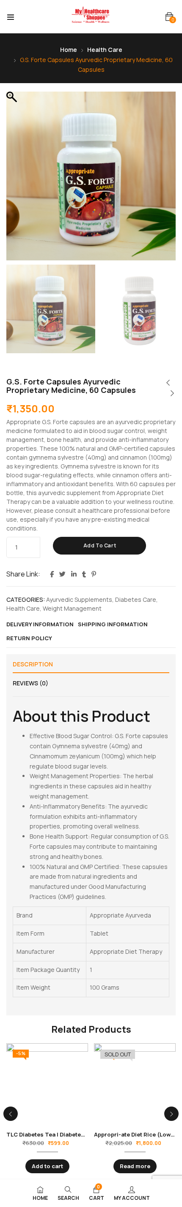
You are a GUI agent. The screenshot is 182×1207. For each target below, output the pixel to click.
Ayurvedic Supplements (79, 599)
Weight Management (72, 608)
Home (68, 50)
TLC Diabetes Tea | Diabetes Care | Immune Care (73, 1134)
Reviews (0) (30, 683)
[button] (169, 16)
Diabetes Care (135, 599)
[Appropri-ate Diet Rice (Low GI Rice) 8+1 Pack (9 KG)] (135, 1084)
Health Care (104, 50)
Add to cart (99, 545)
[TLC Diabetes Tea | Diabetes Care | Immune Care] (47, 1084)
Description (33, 664)
